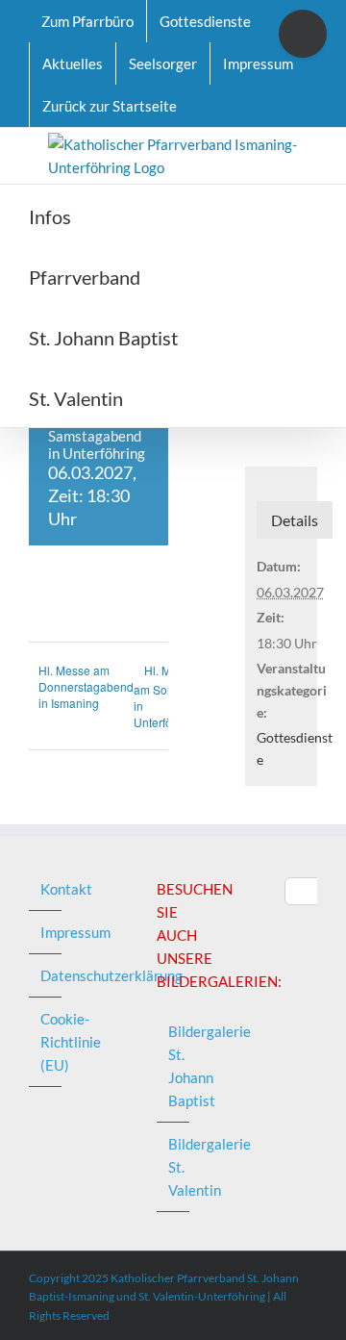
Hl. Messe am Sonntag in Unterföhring (166, 696)
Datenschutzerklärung (46, 975)
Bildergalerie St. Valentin (174, 1167)
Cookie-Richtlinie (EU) (46, 1042)
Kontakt (46, 889)
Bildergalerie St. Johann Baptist (174, 1066)
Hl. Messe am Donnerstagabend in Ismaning (86, 686)
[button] (231, 397)
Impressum (46, 932)
